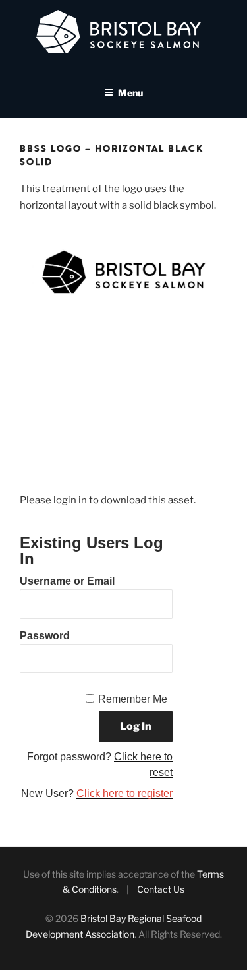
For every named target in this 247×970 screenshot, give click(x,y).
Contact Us (160, 889)
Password (45, 635)
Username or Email (67, 581)
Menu (130, 92)
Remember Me (132, 699)
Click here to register (124, 793)
